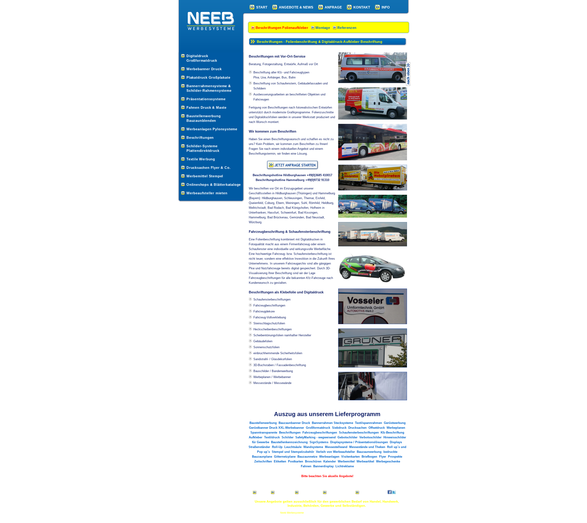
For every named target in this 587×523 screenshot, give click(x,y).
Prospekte (395, 456)
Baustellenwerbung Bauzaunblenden (203, 118)
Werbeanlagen (329, 456)
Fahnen (306, 466)
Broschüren (313, 461)
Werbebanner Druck (204, 69)
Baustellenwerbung (263, 423)
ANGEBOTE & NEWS (296, 7)
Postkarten (295, 461)
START (261, 7)
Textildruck (272, 437)
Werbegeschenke (388, 461)
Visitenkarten (350, 456)
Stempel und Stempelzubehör (293, 451)
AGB (363, 492)
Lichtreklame (344, 466)
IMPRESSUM (309, 492)
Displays (396, 442)
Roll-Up (277, 447)
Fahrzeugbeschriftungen (319, 432)
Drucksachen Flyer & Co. (208, 168)
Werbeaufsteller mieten (206, 193)
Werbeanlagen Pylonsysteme (211, 129)
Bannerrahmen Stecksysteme (332, 423)
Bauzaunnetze (307, 456)
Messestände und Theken (367, 447)
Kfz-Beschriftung (392, 432)
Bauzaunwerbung (369, 451)
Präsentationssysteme (206, 99)
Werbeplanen (396, 427)
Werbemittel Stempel (204, 176)
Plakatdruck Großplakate (208, 77)
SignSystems (319, 442)
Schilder (288, 437)
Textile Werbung (200, 159)
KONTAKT (361, 7)
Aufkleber (255, 437)
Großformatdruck (318, 427)
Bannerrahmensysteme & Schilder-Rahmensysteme (209, 88)
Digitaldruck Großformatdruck (201, 58)
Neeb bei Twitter (394, 492)
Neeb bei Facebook (390, 492)
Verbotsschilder (370, 437)
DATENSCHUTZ (340, 492)
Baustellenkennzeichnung (289, 442)
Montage (323, 28)
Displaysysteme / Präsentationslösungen (359, 442)
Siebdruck (339, 427)
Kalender (329, 461)
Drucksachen (357, 427)
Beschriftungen (200, 137)
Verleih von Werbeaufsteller (335, 451)
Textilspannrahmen (368, 423)
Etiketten (280, 461)
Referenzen (346, 28)
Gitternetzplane (285, 456)
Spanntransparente (263, 432)
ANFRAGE (333, 7)
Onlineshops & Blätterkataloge (213, 184)
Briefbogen (369, 456)
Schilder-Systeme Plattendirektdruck (202, 148)
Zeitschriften (263, 461)
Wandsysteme (313, 447)
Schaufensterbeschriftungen (359, 432)
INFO (386, 7)
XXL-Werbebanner (291, 427)
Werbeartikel (365, 461)
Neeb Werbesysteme (292, 512)
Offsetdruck (376, 427)
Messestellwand (336, 447)
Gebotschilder (347, 437)
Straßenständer (259, 447)
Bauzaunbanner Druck (294, 423)
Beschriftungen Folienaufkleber (282, 28)
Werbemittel (346, 461)
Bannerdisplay (323, 466)
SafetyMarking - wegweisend (315, 437)
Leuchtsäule (293, 447)
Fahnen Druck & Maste (206, 107)
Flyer (382, 456)
